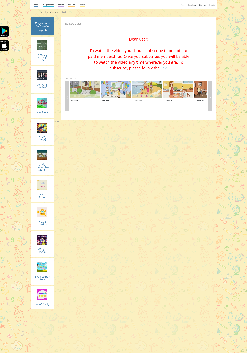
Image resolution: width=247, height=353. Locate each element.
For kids (41, 12)
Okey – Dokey (42, 250)
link (164, 68)
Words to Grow (52, 12)
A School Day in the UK (42, 57)
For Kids (71, 5)
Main (36, 5)
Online (61, 5)
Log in (212, 5)
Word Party (43, 304)
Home (33, 12)
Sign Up (202, 5)
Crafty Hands (42, 138)
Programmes (48, 5)
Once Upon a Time (42, 278)
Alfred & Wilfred (42, 86)
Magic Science (42, 223)
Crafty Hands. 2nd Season (42, 167)
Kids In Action (42, 196)
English (191, 5)
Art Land (42, 112)
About (82, 5)
